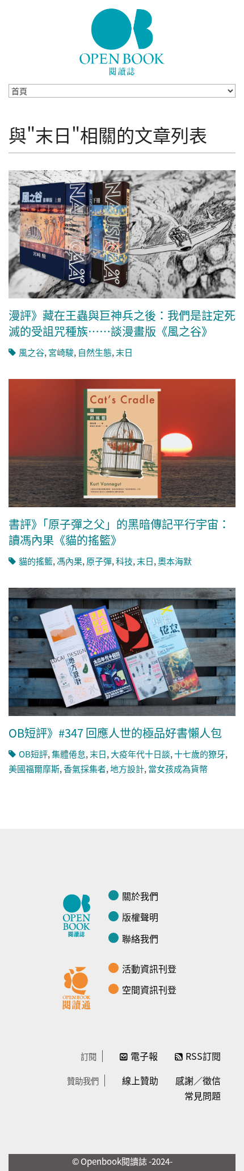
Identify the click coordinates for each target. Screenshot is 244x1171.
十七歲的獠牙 (199, 754)
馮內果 (69, 561)
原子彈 (99, 561)
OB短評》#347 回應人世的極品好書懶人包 (115, 732)
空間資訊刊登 (149, 989)
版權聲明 (140, 917)
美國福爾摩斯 (34, 768)
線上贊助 (140, 1080)
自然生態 (95, 352)
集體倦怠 (69, 754)
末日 (124, 352)
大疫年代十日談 (140, 754)
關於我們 (140, 896)
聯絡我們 (140, 938)
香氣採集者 (85, 768)
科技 (124, 561)
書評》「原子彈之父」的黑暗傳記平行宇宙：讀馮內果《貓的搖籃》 (119, 532)
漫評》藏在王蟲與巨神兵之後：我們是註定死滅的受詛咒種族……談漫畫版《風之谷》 (122, 323)
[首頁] (122, 42)
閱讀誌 (79, 914)
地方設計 (127, 768)
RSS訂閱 (203, 1056)
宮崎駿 (61, 352)
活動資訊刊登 (149, 968)
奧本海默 (175, 561)
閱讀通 (79, 986)
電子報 (144, 1056)
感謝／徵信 (198, 1080)
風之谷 (31, 352)
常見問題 (202, 1095)
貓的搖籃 (36, 561)
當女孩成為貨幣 (178, 768)
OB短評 (33, 754)
